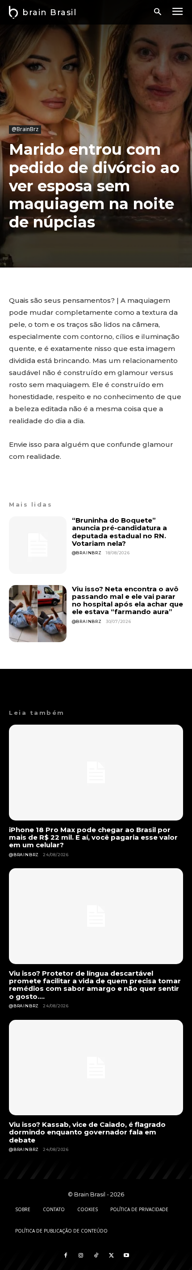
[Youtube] (126, 1255)
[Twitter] (111, 1255)
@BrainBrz (25, 129)
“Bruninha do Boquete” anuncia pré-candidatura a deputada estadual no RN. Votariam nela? (119, 532)
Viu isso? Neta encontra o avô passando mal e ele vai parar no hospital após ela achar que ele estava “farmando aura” (127, 600)
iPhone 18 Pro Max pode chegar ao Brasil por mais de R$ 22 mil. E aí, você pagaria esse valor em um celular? (93, 837)
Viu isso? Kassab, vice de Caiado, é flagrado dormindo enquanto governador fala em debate (87, 1132)
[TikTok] (96, 1255)
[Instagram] (80, 1255)
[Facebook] (65, 1255)
